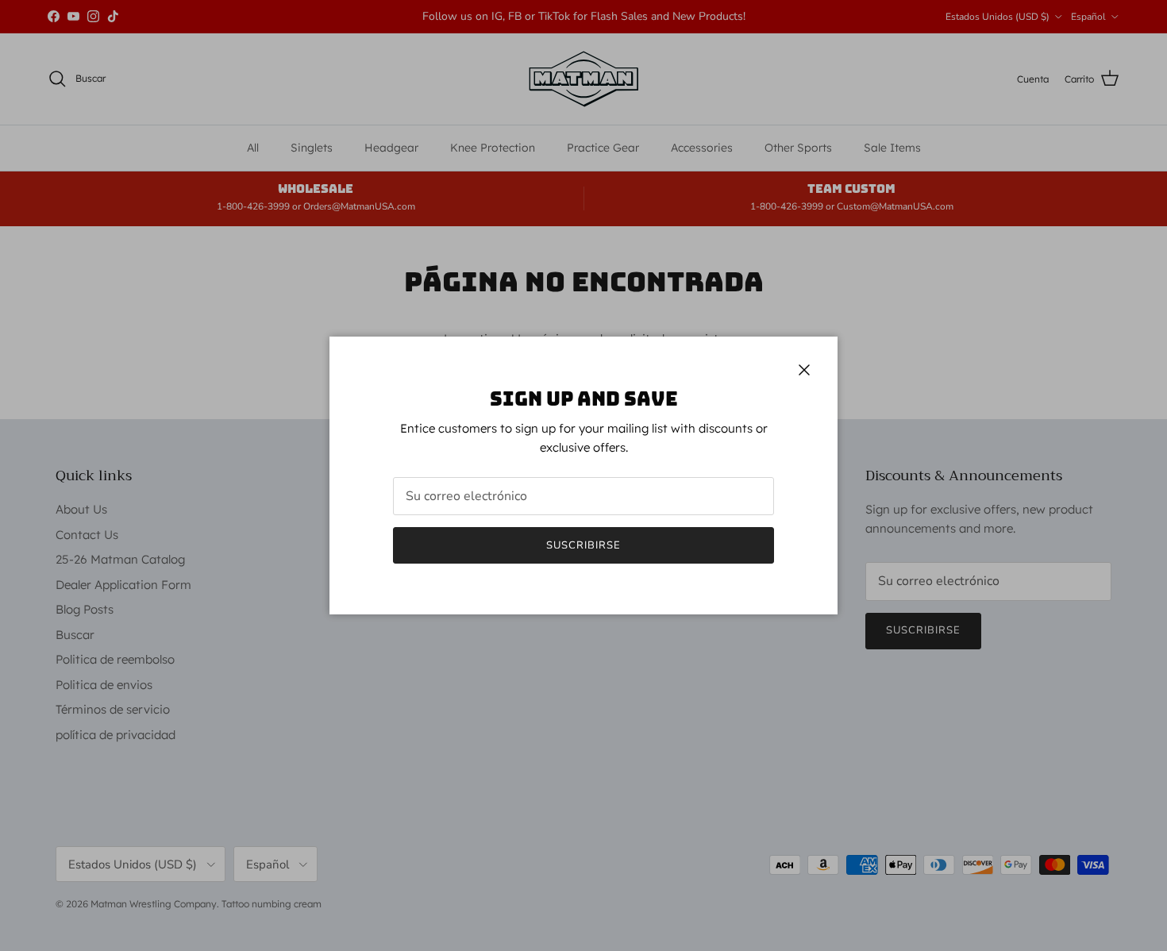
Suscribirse (583, 545)
